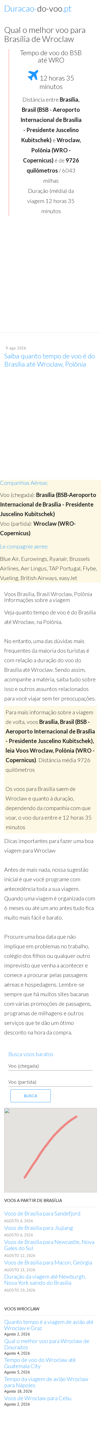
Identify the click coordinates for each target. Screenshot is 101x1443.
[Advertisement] (50, 276)
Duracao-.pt (38, 8)
